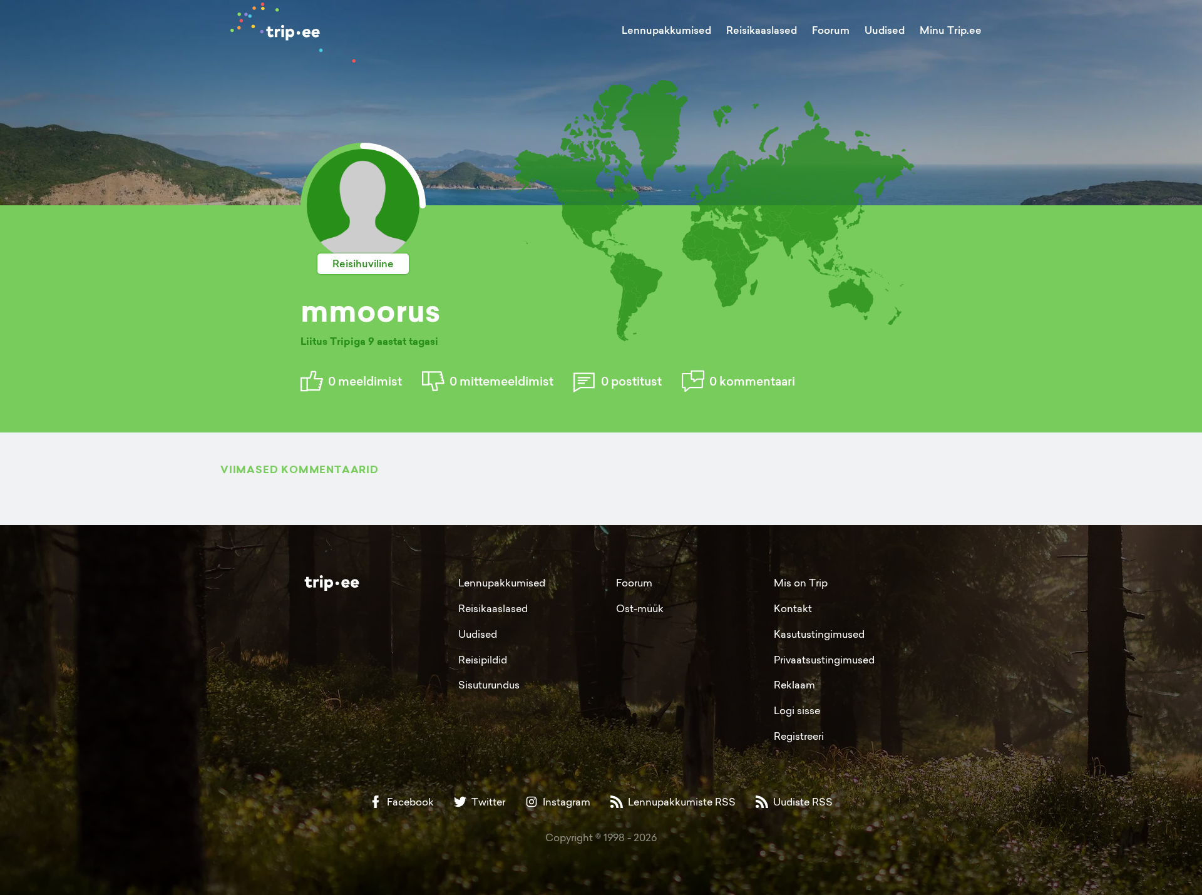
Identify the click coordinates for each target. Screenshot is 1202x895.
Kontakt (793, 608)
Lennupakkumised (666, 30)
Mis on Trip (801, 583)
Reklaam (794, 685)
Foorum (831, 30)
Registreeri (799, 736)
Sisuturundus (489, 685)
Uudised (885, 30)
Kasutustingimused (819, 634)
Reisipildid (482, 660)
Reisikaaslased (761, 30)
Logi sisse (797, 710)
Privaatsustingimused (824, 660)
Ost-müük (640, 608)
